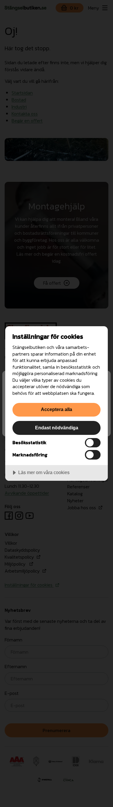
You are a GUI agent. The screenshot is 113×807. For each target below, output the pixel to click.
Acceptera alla (56, 409)
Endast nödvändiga (56, 427)
